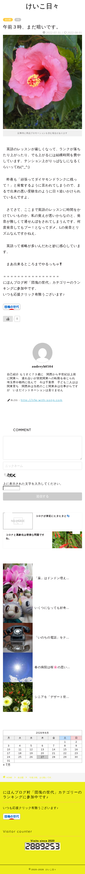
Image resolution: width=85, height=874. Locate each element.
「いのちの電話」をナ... (52, 637)
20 (42, 753)
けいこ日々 (42, 6)
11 (20, 749)
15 (65, 749)
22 (65, 753)
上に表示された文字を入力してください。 (33, 483)
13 (42, 749)
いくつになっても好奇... (52, 607)
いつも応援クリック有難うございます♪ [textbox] (31, 807)
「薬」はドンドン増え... (52, 578)
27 (42, 757)
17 (8, 753)
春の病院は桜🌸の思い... (52, 667)
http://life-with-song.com (41, 400)
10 (8, 749)
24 (8, 757)
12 (31, 749)
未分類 (8, 20)
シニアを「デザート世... (52, 696)
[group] (42, 813)
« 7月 (7, 764)
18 (20, 753)
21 (53, 753)
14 (53, 749)
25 (20, 757)
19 (31, 753)
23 (76, 753)
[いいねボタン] (8, 319)
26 (31, 757)
